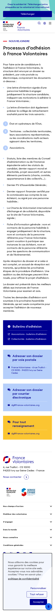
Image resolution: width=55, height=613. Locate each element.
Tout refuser (37, 594)
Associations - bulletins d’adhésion (29, 334)
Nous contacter (12, 477)
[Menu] (50, 23)
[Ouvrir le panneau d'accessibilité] (48, 606)
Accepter (38, 602)
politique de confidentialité (23, 579)
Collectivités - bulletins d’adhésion (28, 339)
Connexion (44, 23)
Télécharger (27, 14)
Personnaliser (38, 588)
